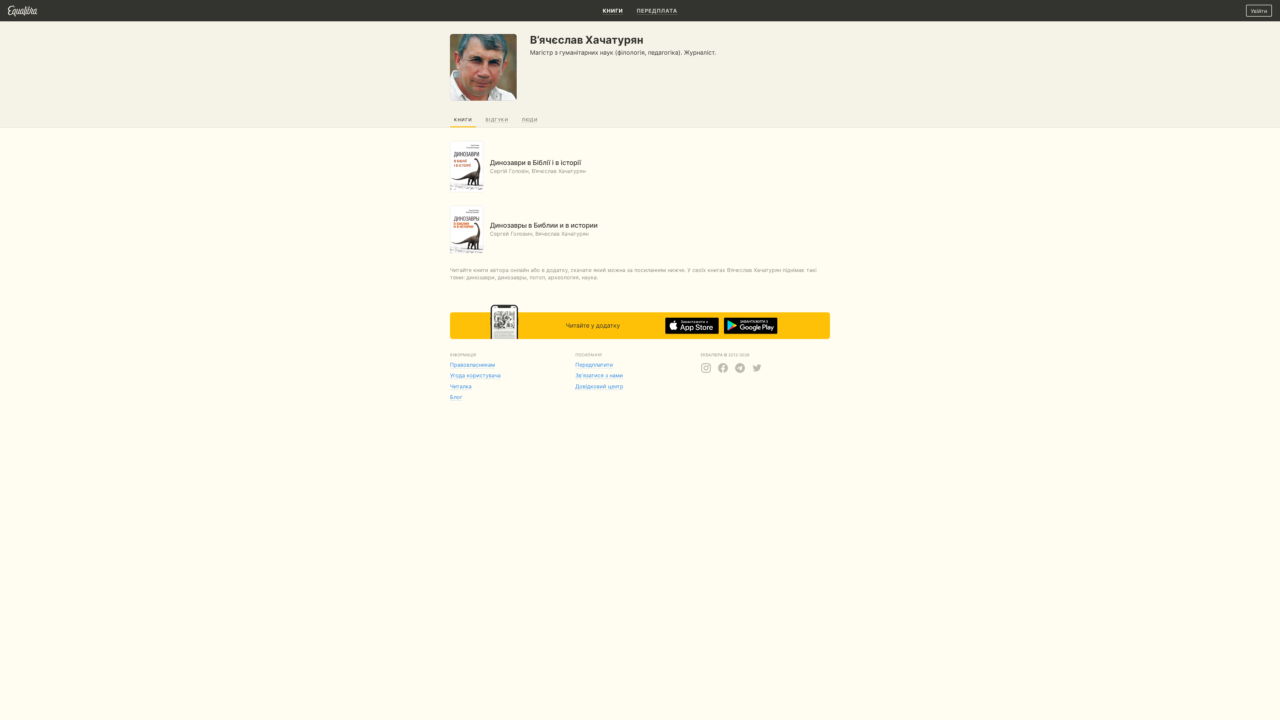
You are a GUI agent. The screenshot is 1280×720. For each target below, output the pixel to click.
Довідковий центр (599, 386)
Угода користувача (475, 375)
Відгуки (497, 119)
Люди (530, 119)
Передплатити (594, 364)
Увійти (1259, 11)
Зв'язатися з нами (599, 375)
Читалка (461, 386)
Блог (456, 397)
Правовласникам (472, 364)
